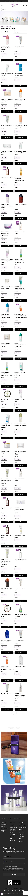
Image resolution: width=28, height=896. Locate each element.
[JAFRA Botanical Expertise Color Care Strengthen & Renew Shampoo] (7, 473)
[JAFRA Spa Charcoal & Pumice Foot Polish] (21, 145)
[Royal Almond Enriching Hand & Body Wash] (21, 119)
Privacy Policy (22, 822)
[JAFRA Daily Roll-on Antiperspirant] (21, 93)
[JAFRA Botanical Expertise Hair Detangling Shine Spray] (21, 171)
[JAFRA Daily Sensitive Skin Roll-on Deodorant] (21, 418)
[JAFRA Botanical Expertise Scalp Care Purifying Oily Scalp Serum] (21, 687)
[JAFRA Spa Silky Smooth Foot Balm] (7, 67)
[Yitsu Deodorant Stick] (21, 660)
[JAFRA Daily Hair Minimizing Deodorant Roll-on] (7, 198)
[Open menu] (2, 5)
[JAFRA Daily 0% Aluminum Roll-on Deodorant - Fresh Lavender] (7, 308)
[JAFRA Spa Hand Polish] (21, 394)
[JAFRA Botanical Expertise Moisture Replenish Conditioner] (7, 366)
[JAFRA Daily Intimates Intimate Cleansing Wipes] (21, 502)
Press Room (12, 840)
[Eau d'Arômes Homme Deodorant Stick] (7, 634)
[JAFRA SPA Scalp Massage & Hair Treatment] (7, 337)
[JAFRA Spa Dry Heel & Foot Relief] (7, 145)
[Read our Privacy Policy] (24, 868)
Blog (11, 838)
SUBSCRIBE (14, 874)
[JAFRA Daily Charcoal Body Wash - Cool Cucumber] (21, 366)
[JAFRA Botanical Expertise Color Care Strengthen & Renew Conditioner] (7, 553)
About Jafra (12, 822)
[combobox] (14, 9)
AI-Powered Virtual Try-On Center (13, 831)
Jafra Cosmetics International (13, 888)
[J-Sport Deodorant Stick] (7, 582)
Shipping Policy (22, 825)
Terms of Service (22, 827)
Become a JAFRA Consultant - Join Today (14, 1)
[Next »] (17, 713)
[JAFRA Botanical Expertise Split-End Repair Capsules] (7, 226)
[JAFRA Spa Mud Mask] (21, 529)
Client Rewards (13, 827)
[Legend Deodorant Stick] (21, 198)
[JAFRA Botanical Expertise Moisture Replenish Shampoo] (21, 253)
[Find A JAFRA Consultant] (23, 5)
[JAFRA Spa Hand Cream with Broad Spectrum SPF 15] (7, 253)
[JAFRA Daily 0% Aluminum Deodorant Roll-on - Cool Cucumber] (21, 337)
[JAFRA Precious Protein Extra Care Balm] (7, 281)
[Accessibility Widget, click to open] (2, 894)
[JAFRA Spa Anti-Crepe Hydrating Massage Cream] (21, 445)
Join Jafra (12, 825)
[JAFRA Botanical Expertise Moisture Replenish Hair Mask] (21, 281)
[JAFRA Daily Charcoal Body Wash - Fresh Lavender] (7, 418)
